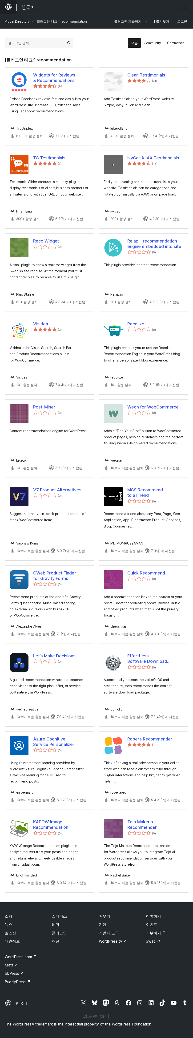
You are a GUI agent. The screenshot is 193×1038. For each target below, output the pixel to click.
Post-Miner (44, 406)
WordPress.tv (113, 941)
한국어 (21, 1003)
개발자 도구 (109, 933)
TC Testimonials (49, 157)
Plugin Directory (17, 21)
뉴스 (8, 924)
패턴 (55, 941)
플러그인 (59, 933)
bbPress (14, 973)
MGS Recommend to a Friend (145, 492)
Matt (11, 965)
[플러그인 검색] (68, 43)
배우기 (104, 916)
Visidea (40, 323)
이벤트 (151, 924)
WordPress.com (21, 956)
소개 (8, 916)
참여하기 (153, 916)
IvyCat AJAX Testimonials (153, 157)
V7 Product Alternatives (57, 489)
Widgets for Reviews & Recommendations (54, 77)
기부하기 (156, 933)
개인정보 (12, 941)
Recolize (135, 323)
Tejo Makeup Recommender (142, 824)
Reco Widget (46, 240)
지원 (102, 924)
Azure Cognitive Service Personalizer (53, 741)
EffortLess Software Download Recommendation (147, 658)
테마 (55, 924)
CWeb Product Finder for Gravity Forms (54, 575)
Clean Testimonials (146, 74)
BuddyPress (17, 981)
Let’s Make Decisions (54, 655)
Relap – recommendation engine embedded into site (154, 243)
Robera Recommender (149, 738)
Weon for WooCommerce (153, 406)
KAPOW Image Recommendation (50, 824)
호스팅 (10, 933)
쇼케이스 (59, 916)
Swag (153, 941)
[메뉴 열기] (185, 7)
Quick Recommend (146, 572)
